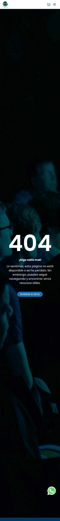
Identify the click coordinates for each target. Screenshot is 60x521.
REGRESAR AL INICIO (30, 294)
